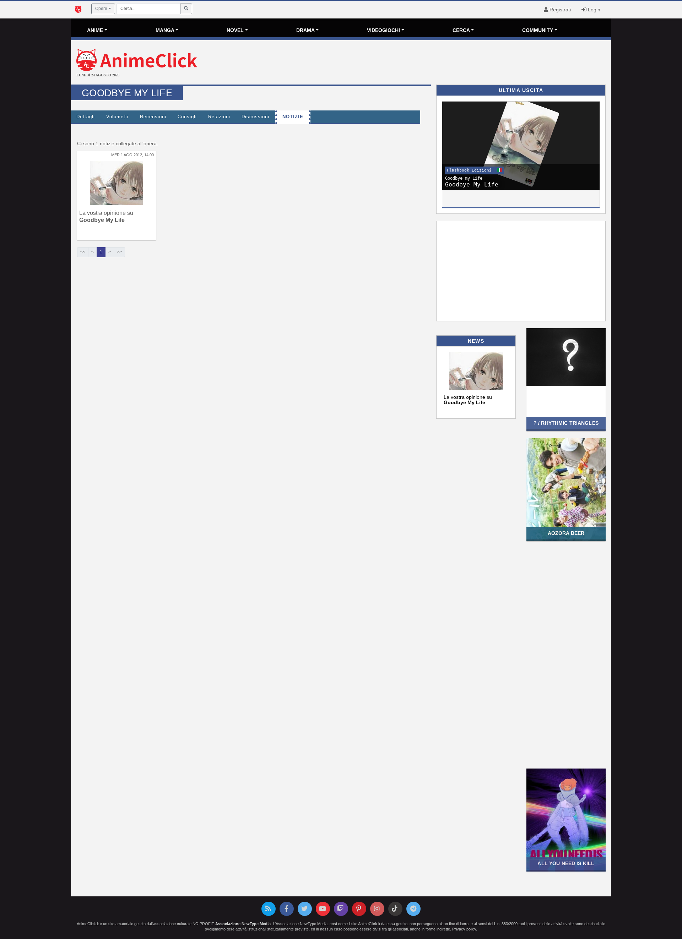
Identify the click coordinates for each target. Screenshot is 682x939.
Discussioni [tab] (255, 116)
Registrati (559, 9)
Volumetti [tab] (117, 116)
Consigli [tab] (187, 116)
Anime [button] (95, 30)
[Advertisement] (431, 63)
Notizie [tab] (292, 116)
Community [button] (537, 30)
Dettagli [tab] (85, 116)
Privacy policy (464, 929)
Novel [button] (235, 30)
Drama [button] (305, 30)
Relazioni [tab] (219, 116)
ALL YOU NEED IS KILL (565, 863)
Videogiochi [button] (383, 30)
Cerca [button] (461, 30)
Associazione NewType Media (243, 924)
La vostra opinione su (468, 399)
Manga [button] (165, 30)
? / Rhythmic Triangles (566, 423)
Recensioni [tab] (153, 116)
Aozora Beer (566, 533)
